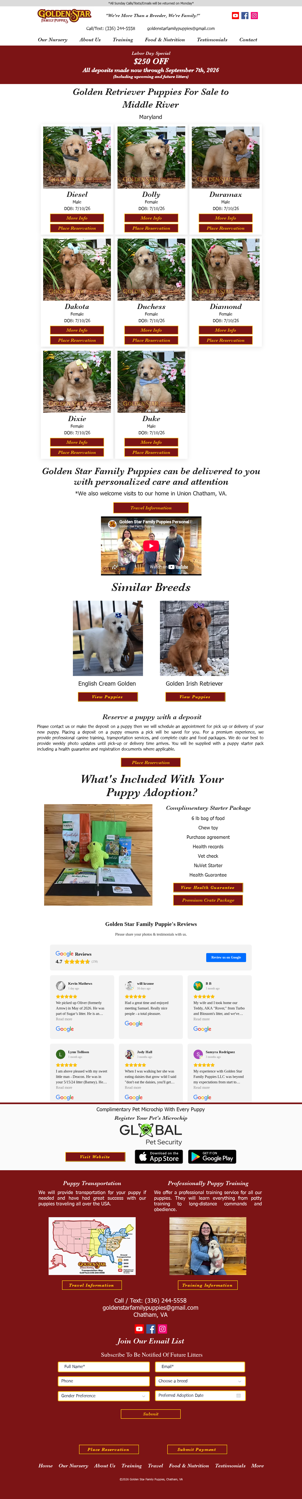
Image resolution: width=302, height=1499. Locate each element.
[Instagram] (254, 15)
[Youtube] (235, 15)
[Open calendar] (238, 1396)
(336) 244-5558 (119, 29)
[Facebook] (244, 15)
